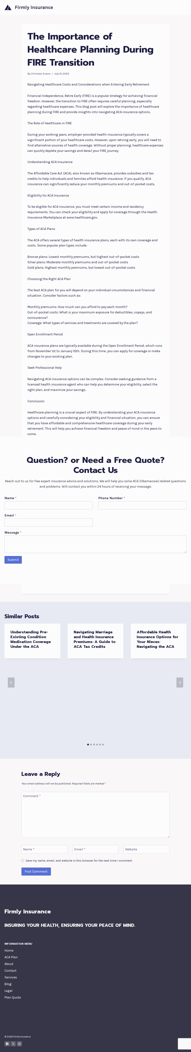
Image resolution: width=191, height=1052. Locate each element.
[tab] (88, 744)
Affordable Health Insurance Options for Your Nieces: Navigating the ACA (157, 639)
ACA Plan (11, 957)
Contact (10, 971)
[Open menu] (183, 7)
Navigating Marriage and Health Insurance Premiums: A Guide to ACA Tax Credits (95, 639)
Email (10, 515)
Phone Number (111, 498)
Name (10, 498)
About (8, 964)
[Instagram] (19, 1044)
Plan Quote (12, 997)
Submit (13, 560)
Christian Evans (41, 73)
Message (12, 532)
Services (10, 977)
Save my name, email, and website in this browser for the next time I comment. (79, 860)
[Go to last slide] (11, 682)
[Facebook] (7, 1044)
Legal (8, 991)
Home (8, 950)
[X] (13, 1044)
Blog (8, 984)
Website (131, 849)
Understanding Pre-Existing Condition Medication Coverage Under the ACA (30, 639)
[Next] (179, 682)
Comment (32, 796)
